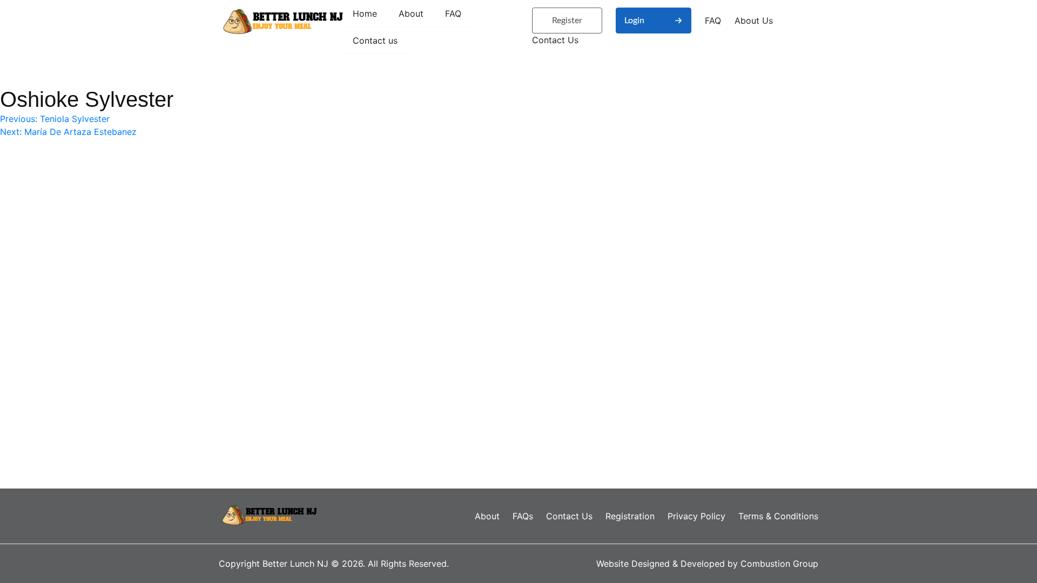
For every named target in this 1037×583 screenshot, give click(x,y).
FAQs (523, 516)
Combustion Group (779, 563)
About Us (754, 20)
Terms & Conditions (778, 516)
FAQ (453, 13)
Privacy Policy (696, 516)
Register (567, 20)
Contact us (375, 40)
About (411, 13)
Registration (630, 516)
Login (634, 20)
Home (365, 13)
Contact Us (555, 40)
